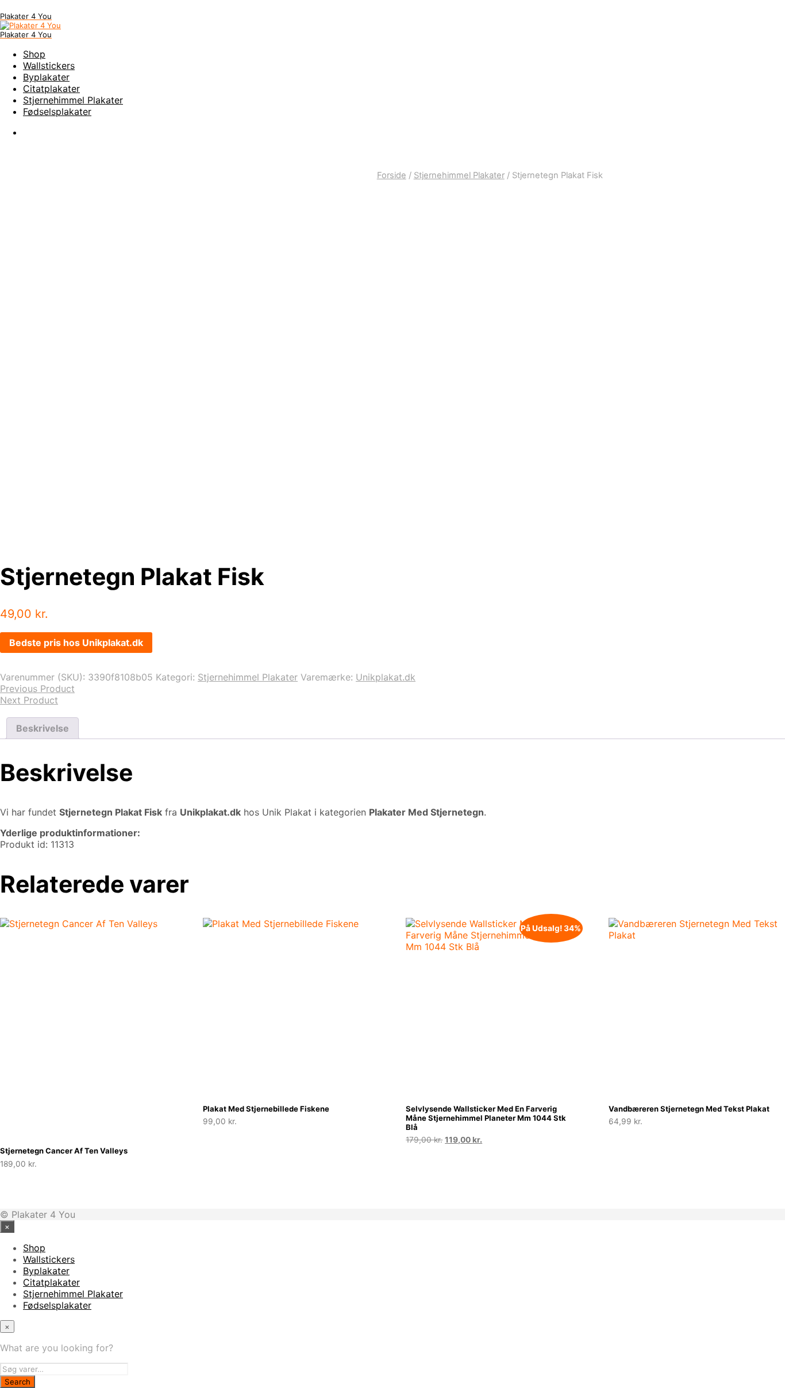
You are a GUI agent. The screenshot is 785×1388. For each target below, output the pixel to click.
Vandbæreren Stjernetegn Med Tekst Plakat (689, 1108)
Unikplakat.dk (385, 677)
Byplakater (46, 77)
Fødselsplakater (57, 111)
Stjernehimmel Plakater (73, 100)
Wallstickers (49, 65)
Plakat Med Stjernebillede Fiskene (266, 1108)
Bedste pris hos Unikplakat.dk (76, 642)
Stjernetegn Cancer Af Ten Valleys (64, 1150)
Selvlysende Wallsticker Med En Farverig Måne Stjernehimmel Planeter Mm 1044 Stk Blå (486, 1118)
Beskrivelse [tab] (42, 728)
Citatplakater (51, 88)
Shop (34, 54)
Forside (391, 175)
